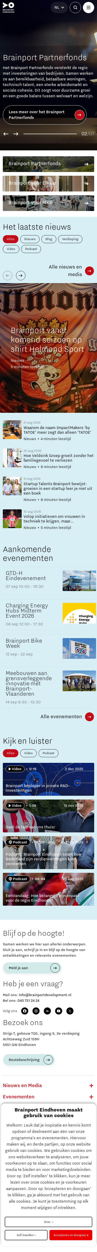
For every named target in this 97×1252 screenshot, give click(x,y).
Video (11, 249)
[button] (5, 134)
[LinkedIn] (47, 1011)
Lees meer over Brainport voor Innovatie (38, 115)
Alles (10, 239)
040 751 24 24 (28, 1000)
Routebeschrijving (24, 1060)
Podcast (31, 249)
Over (47, 1222)
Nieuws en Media (22, 1085)
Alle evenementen (61, 717)
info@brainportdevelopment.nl (45, 995)
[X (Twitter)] (70, 1011)
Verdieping (70, 239)
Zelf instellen (25, 1235)
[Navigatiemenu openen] (88, 7)
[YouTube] (58, 1011)
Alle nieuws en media (65, 270)
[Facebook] (24, 1011)
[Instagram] (36, 1011)
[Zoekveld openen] (75, 7)
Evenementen (18, 1097)
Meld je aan (18, 968)
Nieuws (30, 239)
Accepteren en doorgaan (69, 1235)
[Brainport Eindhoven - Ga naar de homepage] (8, 7)
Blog (48, 239)
